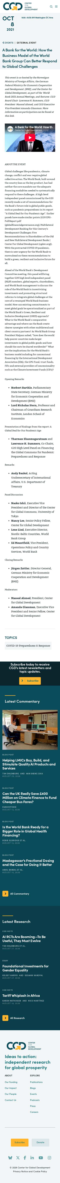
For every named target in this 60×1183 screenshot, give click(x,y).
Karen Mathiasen (12, 1001)
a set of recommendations (35, 202)
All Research (17, 1018)
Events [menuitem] (33, 1094)
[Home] (30, 6)
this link (9, 116)
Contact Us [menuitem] (10, 1100)
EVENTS (8, 43)
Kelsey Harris (10, 975)
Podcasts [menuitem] (35, 1100)
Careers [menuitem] (34, 1112)
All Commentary (19, 893)
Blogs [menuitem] (33, 1088)
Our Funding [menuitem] (11, 1082)
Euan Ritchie (9, 807)
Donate (40, 1142)
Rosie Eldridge (11, 840)
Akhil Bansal (9, 870)
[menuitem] (51, 6)
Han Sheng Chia (34, 774)
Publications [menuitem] (36, 1082)
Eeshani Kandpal (34, 975)
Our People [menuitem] (10, 1094)
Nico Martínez (36, 1001)
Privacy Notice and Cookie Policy (30, 1171)
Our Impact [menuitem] (11, 1088)
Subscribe (20, 1142)
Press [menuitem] (33, 1106)
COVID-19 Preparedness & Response (28, 645)
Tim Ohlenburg (11, 774)
